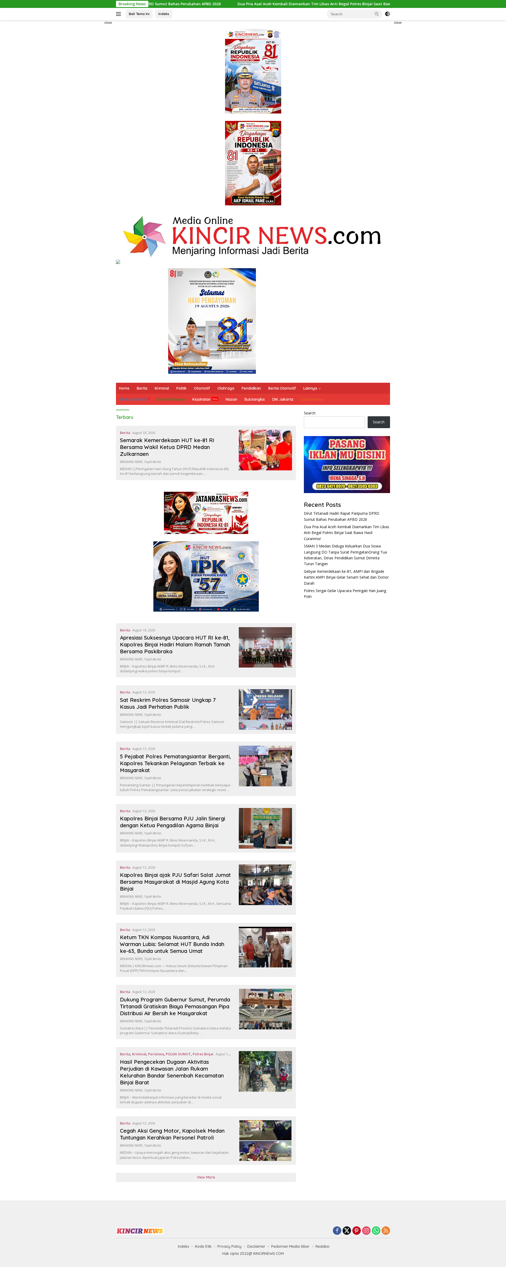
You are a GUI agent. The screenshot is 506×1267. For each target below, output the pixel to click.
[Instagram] (366, 1231)
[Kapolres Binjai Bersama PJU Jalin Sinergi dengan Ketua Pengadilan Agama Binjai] (265, 828)
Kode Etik (203, 1246)
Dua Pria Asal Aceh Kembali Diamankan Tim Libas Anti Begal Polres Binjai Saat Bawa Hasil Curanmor (268, 4)
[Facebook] (337, 1231)
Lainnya (310, 388)
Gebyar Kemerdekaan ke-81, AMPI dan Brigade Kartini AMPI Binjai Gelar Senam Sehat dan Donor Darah (346, 577)
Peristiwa (156, 1054)
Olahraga (225, 388)
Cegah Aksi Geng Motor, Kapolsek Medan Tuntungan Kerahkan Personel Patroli (172, 1134)
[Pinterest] (356, 1231)
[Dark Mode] (387, 14)
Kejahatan (201, 399)
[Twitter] (347, 1231)
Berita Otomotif (282, 388)
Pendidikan (251, 388)
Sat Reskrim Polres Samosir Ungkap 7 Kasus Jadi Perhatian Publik (168, 703)
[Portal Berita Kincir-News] (253, 236)
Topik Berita (152, 462)
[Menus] (119, 14)
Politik (181, 388)
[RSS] (386, 1231)
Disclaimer (256, 1246)
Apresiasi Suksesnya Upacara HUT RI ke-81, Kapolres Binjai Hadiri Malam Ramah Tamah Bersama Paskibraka (175, 644)
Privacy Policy (229, 1246)
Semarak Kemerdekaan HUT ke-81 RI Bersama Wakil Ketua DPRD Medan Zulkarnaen (167, 447)
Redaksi (322, 1246)
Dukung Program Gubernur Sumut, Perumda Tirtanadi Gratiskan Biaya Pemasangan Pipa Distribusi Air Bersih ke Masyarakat (175, 1006)
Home (124, 388)
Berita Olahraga (171, 399)
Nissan (231, 399)
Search (309, 412)
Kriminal (162, 388)
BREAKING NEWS (131, 462)
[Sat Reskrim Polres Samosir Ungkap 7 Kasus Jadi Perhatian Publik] (265, 709)
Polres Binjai (203, 1054)
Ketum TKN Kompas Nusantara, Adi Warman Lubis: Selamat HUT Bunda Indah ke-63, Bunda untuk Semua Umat (172, 944)
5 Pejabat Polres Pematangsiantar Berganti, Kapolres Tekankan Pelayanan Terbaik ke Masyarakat (175, 763)
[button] (377, 14)
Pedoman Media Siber (290, 1246)
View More (206, 1177)
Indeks (163, 14)
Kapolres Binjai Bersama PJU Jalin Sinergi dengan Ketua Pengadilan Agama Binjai (172, 822)
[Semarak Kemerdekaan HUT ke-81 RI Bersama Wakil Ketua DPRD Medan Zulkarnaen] (265, 453)
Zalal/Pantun (312, 399)
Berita (142, 388)
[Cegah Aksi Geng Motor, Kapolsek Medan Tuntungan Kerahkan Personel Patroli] (265, 1140)
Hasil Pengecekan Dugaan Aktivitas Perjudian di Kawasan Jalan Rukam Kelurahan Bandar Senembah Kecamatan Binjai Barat (172, 1072)
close (108, 23)
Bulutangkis (255, 399)
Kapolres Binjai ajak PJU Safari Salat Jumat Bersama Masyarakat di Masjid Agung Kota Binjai (175, 882)
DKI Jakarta (282, 399)
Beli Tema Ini (139, 14)
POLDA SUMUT (178, 1054)
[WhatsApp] (376, 1231)
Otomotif (202, 388)
